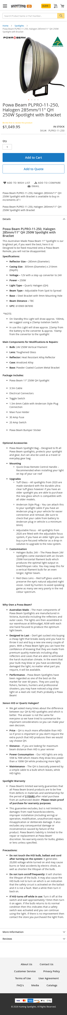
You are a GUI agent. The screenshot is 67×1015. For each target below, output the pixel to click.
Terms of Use (23, 978)
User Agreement (48, 978)
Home (6, 25)
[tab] (33, 218)
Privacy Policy (51, 971)
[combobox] (33, 15)
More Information (13, 932)
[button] (46, 6)
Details (7, 219)
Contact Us (46, 964)
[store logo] (21, 6)
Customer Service (25, 971)
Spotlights (20, 25)
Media (35, 985)
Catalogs (52, 985)
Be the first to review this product (17, 122)
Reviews (7, 938)
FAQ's (20, 985)
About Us (26, 964)
